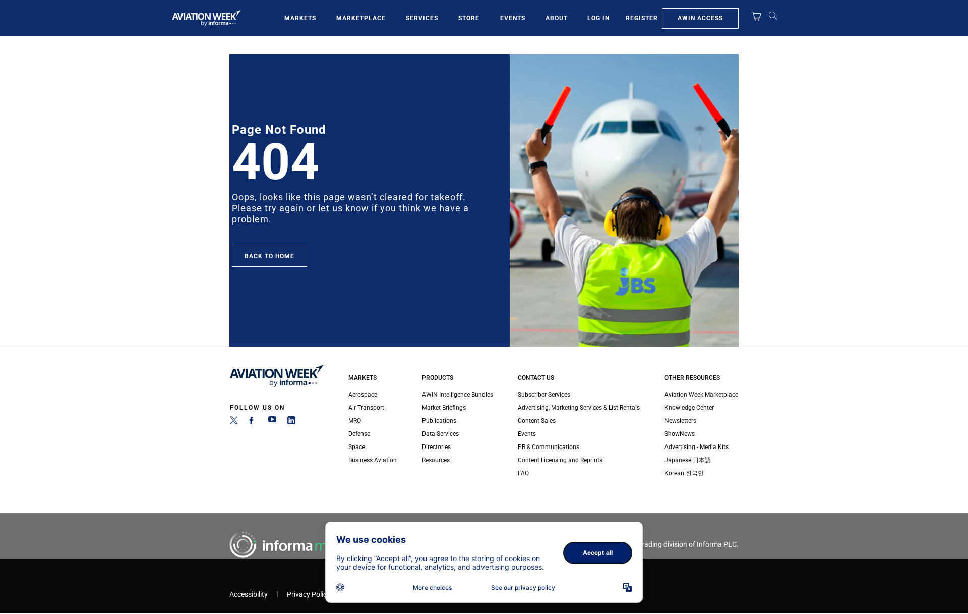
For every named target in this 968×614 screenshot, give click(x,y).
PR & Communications (548, 447)
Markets (300, 18)
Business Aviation (372, 460)
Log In (598, 18)
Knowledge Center (689, 407)
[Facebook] (253, 422)
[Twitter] (234, 422)
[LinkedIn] (291, 422)
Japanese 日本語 (687, 460)
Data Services (440, 433)
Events (512, 18)
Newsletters (680, 420)
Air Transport (366, 407)
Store (468, 18)
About (557, 18)
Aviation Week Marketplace (701, 394)
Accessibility (248, 594)
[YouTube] (272, 422)
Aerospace (362, 394)
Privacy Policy (308, 594)
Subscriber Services (544, 394)
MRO (354, 420)
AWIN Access (700, 18)
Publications (439, 420)
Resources (436, 460)
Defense (359, 433)
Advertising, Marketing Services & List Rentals (579, 407)
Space (356, 447)
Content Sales (537, 420)
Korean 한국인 (684, 473)
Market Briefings (444, 407)
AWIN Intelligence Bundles (457, 394)
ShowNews (679, 433)
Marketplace (361, 18)
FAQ (523, 473)
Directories (436, 447)
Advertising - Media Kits (696, 447)
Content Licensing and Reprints (560, 460)
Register (642, 18)
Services (422, 18)
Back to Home (269, 256)
